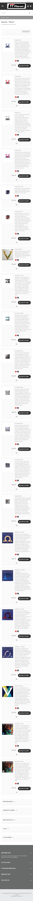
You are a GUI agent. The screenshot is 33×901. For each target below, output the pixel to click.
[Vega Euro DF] (7, 192)
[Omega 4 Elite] (7, 319)
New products (8, 820)
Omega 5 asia (19, 387)
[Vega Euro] (7, 45)
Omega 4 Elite (19, 313)
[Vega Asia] (7, 82)
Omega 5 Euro (19, 351)
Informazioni (8, 801)
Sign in (30, 1)
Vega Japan (18, 496)
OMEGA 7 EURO (20, 570)
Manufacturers (9, 810)
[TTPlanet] (16, 6)
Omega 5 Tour (19, 459)
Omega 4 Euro (19, 275)
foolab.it (16, 894)
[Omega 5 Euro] (7, 356)
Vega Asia (18, 76)
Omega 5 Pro (19, 423)
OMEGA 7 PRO (19, 532)
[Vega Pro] (7, 118)
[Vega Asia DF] (7, 217)
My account (5, 862)
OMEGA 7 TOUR (20, 647)
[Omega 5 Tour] (7, 465)
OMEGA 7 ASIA (19, 609)
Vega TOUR (18, 249)
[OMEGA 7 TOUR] (7, 652)
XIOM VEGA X (19, 686)
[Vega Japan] (7, 501)
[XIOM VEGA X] (7, 691)
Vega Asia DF (19, 211)
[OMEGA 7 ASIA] (7, 614)
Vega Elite (18, 150)
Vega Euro (18, 40)
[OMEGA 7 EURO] (7, 575)
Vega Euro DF (19, 186)
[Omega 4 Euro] (7, 281)
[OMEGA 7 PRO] (7, 538)
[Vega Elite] (7, 156)
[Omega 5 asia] (7, 393)
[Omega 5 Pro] (7, 429)
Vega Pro (17, 112)
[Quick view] (16, 69)
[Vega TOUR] (7, 255)
